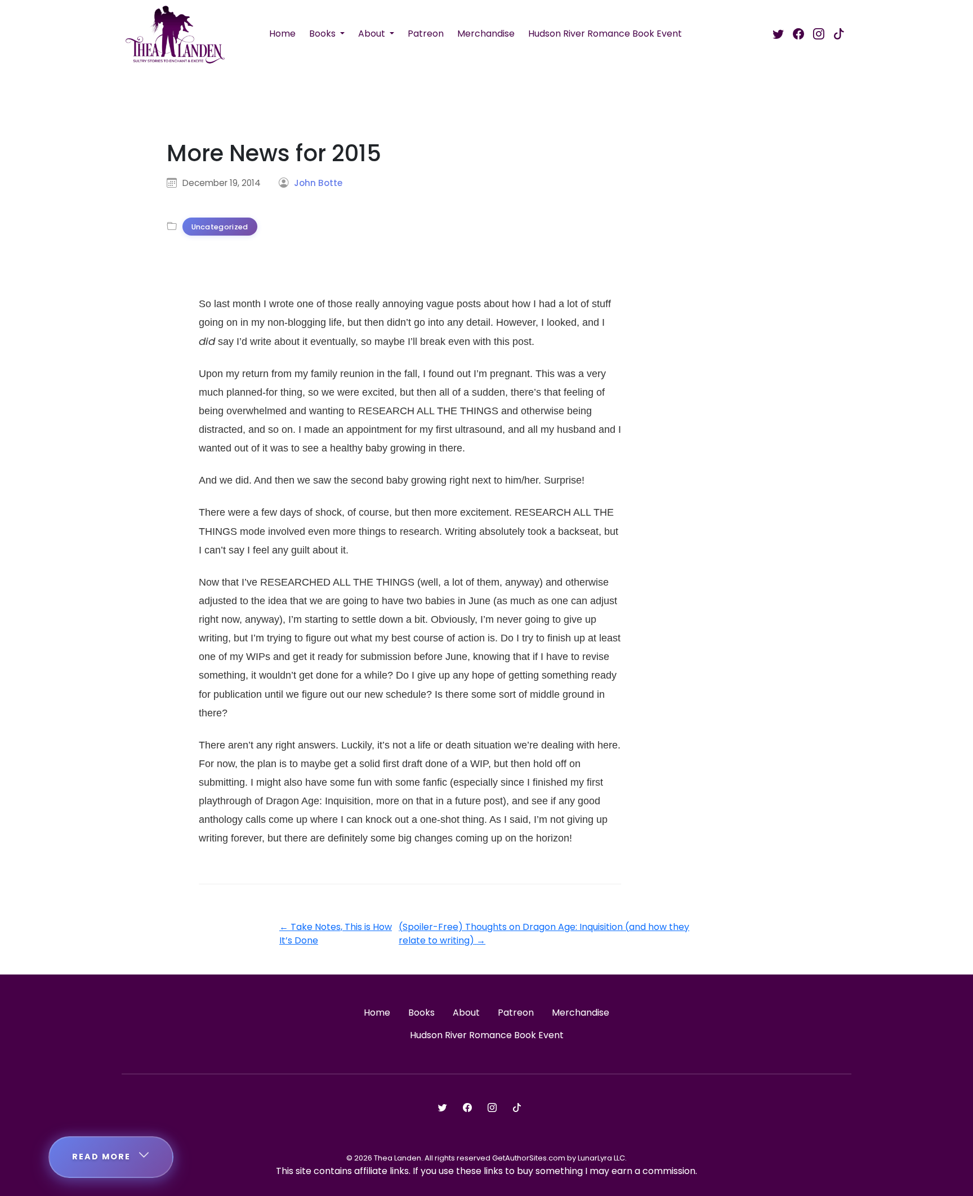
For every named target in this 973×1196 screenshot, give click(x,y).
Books (323, 33)
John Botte (318, 183)
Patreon (426, 33)
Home (282, 33)
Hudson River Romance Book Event (605, 33)
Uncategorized (219, 227)
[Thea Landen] (175, 34)
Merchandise (486, 33)
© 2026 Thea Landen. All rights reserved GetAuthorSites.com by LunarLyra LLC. (486, 1158)
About (372, 33)
